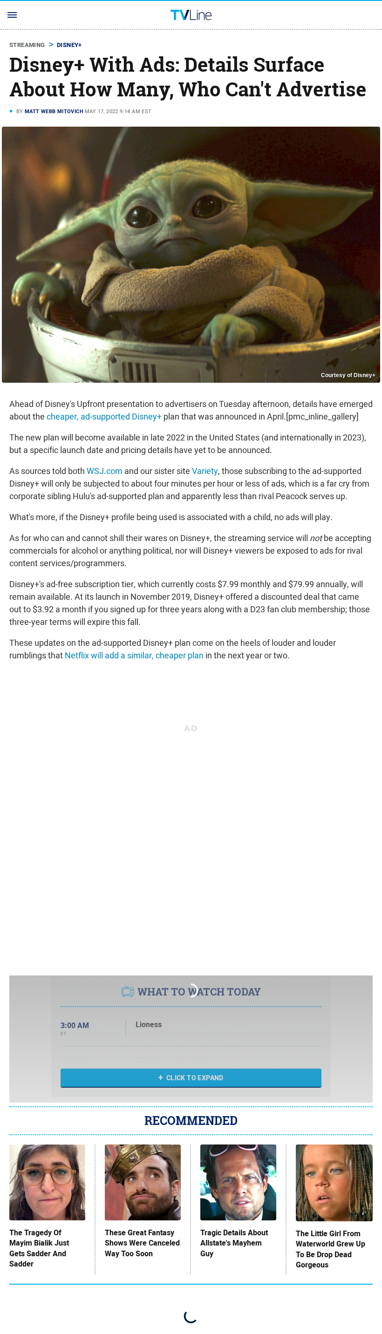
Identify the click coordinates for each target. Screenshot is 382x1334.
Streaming (27, 45)
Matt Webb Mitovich (54, 111)
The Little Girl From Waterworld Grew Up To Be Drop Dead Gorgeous (330, 1249)
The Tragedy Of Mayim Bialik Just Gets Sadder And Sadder (39, 1248)
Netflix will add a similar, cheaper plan (134, 655)
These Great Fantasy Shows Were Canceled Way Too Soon (142, 1243)
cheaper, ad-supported (88, 416)
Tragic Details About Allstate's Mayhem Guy (234, 1243)
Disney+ (69, 45)
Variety (205, 471)
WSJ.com (105, 471)
